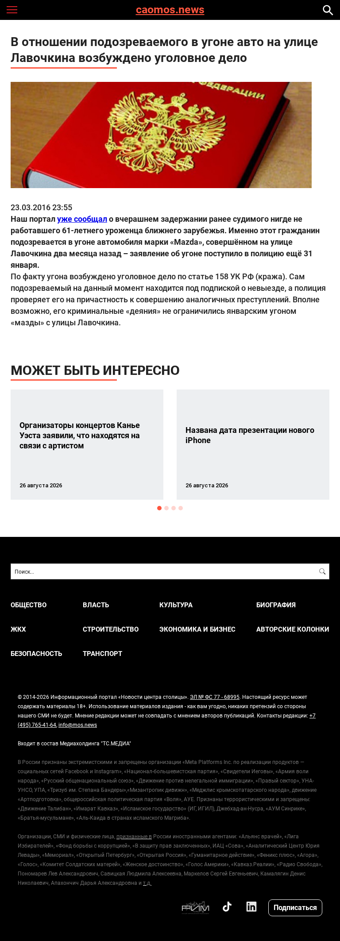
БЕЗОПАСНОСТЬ (36, 653)
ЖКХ (18, 629)
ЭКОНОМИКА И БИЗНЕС (197, 629)
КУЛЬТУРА (176, 605)
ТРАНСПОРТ (102, 653)
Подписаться (295, 907)
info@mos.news (77, 724)
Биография (276, 605)
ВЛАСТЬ (96, 605)
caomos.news (170, 10)
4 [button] (180, 508)
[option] (87, 445)
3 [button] (173, 508)
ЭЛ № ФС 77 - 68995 (215, 696)
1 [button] (159, 508)
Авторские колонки (292, 629)
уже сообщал (82, 218)
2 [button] (166, 508)
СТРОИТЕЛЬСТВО (111, 629)
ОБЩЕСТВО (28, 605)
